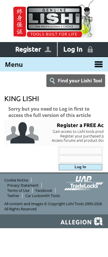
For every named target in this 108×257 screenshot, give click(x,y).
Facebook (43, 190)
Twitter (13, 195)
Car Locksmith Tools (42, 195)
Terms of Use (18, 190)
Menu (14, 64)
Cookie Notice (16, 180)
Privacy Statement (23, 185)
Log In (73, 49)
